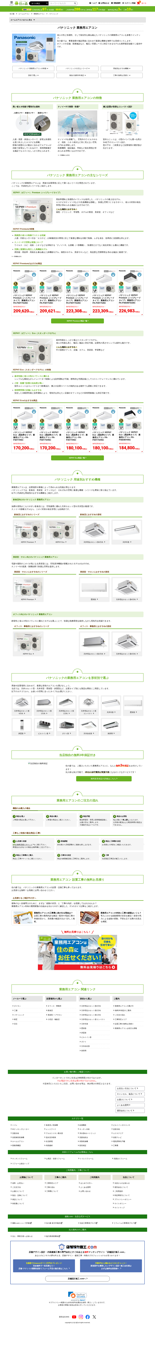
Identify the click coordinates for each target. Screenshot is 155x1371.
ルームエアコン (17, 20)
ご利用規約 (118, 1191)
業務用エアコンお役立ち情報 (126, 1028)
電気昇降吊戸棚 (119, 1141)
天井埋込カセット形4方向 (91, 1006)
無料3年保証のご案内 (123, 1010)
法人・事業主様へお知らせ (22, 1236)
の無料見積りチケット (22, 845)
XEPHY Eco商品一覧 (77, 458)
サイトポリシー (120, 1203)
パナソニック (19, 1015)
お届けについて (124, 1100)
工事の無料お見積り (120, 75)
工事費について (52, 1191)
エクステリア (118, 1133)
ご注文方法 (16, 1187)
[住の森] (21, 3)
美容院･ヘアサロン (55, 1015)
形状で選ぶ (32, 75)
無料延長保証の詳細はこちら (103, 779)
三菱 (15, 1010)
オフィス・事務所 (54, 1006)
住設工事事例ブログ (88, 1223)
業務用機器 (16, 1145)
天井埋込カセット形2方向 (91, 1010)
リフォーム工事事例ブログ (124, 1223)
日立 (15, 1024)
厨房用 (83, 1051)
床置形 (83, 1033)
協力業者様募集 (52, 1236)
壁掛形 (83, 1028)
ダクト (83, 1042)
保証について (17, 1199)
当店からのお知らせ (122, 1183)
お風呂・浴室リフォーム (55, 1159)
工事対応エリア (121, 1019)
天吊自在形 (85, 1046)
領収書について (18, 1203)
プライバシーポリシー (122, 1199)
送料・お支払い (18, 1183)
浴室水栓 (116, 1129)
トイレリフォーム (86, 1159)
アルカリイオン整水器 (54, 1133)
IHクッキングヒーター (20, 1129)
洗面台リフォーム (120, 1159)
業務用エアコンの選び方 (124, 1006)
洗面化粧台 (83, 1137)
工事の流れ (50, 1187)
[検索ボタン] (75, 3)
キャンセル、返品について (128, 1094)
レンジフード (51, 1129)
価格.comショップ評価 (21, 1223)
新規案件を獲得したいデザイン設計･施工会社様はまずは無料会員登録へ (111, 1266)
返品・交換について (19, 1195)
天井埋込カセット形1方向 (91, 1015)
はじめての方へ (86, 1183)
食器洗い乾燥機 (52, 1125)
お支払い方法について (126, 1088)
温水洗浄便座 (51, 1137)
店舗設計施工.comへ (77, 1279)
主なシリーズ (77, 68)
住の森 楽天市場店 (53, 1223)
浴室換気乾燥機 (18, 1137)
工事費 (115, 1145)
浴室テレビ (117, 1137)
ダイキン (17, 1006)
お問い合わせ (85, 1191)
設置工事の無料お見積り (124, 1024)
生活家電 (49, 1141)
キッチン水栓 (84, 1129)
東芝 (15, 1019)
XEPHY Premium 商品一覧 (77, 321)
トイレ (14, 1125)
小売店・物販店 (54, 1019)
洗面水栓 (15, 1133)
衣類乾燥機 (83, 1141)
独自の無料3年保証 (76, 75)
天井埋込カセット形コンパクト (93, 1019)
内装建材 (49, 1145)
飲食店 (50, 1010)
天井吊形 (84, 1024)
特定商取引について (122, 1195)
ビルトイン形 (86, 1037)
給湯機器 (82, 1125)
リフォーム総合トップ (20, 1164)
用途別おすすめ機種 (120, 68)
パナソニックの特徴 (32, 68)
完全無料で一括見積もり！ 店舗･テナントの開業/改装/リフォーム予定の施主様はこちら (43, 1266)
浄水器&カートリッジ (87, 1133)
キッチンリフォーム (19, 1159)
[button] (77, 1296)
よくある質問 (123, 1105)
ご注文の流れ (120, 1015)
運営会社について (124, 1111)
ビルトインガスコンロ (121, 1125)
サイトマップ (119, 1208)
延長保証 (82, 1145)
